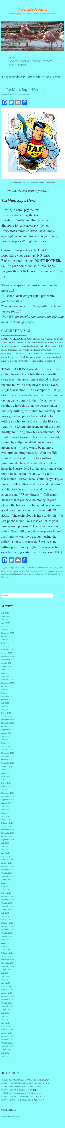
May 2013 (5, 1019)
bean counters (18, 567)
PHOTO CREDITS (17, 64)
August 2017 (6, 879)
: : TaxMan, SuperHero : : (23, 90)
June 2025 (5, 639)
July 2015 (5, 939)
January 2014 (6, 992)
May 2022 (5, 709)
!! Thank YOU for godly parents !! (15, 1093)
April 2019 (5, 816)
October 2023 (6, 686)
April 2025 (5, 646)
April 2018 (5, 852)
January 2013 (6, 1032)
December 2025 (7, 633)
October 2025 (6, 636)
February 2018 (7, 859)
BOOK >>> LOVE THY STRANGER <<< (19, 1083)
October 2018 (6, 836)
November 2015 (7, 929)
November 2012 (7, 1039)
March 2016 (6, 919)
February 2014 (7, 989)
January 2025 (6, 653)
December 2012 (7, 1036)
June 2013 (5, 1016)
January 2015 (6, 956)
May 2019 (5, 812)
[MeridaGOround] (32, 36)
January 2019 (6, 826)
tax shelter (5, 573)
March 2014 (6, 986)
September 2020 (7, 762)
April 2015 (5, 949)
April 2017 (5, 889)
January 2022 (6, 716)
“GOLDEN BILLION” (20, 338)
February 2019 (7, 822)
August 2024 (6, 666)
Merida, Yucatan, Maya (10, 1116)
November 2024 (7, 659)
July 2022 (5, 703)
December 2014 (7, 959)
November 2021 (7, 723)
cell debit (38, 567)
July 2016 (5, 912)
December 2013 (7, 996)
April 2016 (5, 916)
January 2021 (6, 749)
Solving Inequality (47, 570)
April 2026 (5, 623)
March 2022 (6, 713)
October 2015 (6, 932)
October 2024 (6, 663)
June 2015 (5, 942)
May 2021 (5, 743)
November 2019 (7, 796)
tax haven (59, 570)
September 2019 (7, 799)
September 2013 (7, 1006)
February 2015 (7, 952)
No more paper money (15, 570)
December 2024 (7, 656)
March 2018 (6, 856)
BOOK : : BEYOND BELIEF (13, 1089)
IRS (55, 567)
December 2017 (7, 866)
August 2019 (6, 802)
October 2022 (6, 699)
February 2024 (7, 679)
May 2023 (5, 693)
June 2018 (5, 846)
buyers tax (30, 567)
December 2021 (7, 719)
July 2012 (5, 1052)
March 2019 (6, 819)
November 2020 (7, 756)
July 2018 (5, 842)
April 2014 (5, 982)
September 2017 (7, 876)
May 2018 (5, 849)
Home (12, 57)
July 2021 (5, 736)
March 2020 (6, 782)
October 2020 (6, 759)
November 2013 (7, 999)
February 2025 (7, 649)
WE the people (52, 573)
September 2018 (7, 839)
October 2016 (6, 902)
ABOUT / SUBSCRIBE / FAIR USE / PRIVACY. (33, 61)
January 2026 (6, 629)
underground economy (36, 573)
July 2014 (5, 972)
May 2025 (5, 643)
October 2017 (6, 872)
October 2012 (6, 1042)
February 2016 (7, 922)
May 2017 (5, 886)
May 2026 (5, 619)
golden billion (48, 567)
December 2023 (7, 683)
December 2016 (7, 896)
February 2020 (7, 786)
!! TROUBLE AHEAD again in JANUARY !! (19, 1079)
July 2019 (5, 806)
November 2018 (7, 832)
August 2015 (6, 936)
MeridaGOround (32, 9)
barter (10, 567)
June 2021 (5, 739)
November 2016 (7, 899)
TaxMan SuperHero (18, 573)
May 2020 (5, 776)
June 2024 (5, 673)
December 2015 (7, 926)
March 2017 (6, 892)
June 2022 (5, 706)
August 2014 (6, 969)
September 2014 (7, 966)
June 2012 (5, 1056)
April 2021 (5, 746)
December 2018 (7, 829)
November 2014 (7, 962)
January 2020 (6, 789)
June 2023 (5, 689)
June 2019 (5, 809)
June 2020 (5, 772)
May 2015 (5, 946)
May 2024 (5, 676)
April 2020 (5, 779)
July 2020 (5, 769)
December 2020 (7, 753)
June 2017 (5, 882)
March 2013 (6, 1026)
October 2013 (6, 1002)
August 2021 (6, 733)
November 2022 (7, 696)
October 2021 (6, 726)
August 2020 (6, 766)
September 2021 (7, 729)
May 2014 (5, 979)
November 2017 (7, 869)
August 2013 (6, 1009)
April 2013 (5, 1022)
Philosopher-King (33, 570)
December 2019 (7, 792)
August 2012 (6, 1049)
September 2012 (7, 1046)
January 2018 (6, 862)
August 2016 (6, 909)
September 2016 (7, 906)
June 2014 (5, 976)
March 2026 (6, 626)
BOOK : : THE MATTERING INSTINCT (18, 1096)
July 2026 (5, 613)
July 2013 (5, 1012)
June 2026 (5, 616)
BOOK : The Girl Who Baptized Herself (17, 1099)
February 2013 (7, 1029)
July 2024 (5, 669)
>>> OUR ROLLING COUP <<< (15, 1086)
